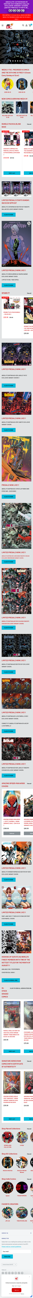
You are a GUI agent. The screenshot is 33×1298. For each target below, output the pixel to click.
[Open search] (23, 25)
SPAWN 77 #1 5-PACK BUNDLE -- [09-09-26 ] (11, 313)
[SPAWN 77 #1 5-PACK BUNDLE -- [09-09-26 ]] (11, 303)
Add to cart (12, 173)
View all (29, 124)
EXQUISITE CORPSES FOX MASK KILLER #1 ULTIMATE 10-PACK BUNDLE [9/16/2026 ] (11, 151)
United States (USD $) (8, 1264)
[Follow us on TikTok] (19, 1273)
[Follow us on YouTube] (16, 1273)
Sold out (12, 833)
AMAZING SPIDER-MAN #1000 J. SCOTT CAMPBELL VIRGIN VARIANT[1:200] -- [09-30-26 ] (11, 822)
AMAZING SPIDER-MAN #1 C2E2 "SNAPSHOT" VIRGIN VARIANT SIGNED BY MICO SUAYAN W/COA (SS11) (10, 1099)
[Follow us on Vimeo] (22, 1273)
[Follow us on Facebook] (3, 1273)
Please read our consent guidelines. (11, 1246)
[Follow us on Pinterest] (12, 1273)
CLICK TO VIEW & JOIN (10, 980)
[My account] (26, 25)
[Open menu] (2, 25)
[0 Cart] (30, 25)
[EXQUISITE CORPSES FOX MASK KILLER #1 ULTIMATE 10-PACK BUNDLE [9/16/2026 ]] (11, 138)
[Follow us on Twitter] (6, 1273)
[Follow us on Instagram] (9, 1273)
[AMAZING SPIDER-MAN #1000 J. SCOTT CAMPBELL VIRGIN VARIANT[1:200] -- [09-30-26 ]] (11, 804)
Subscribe (7, 1256)
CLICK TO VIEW (8, 214)
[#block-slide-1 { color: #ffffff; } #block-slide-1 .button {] (16, 47)
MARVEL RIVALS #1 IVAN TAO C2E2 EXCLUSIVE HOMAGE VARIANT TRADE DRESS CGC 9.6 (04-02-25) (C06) (11, 1033)
